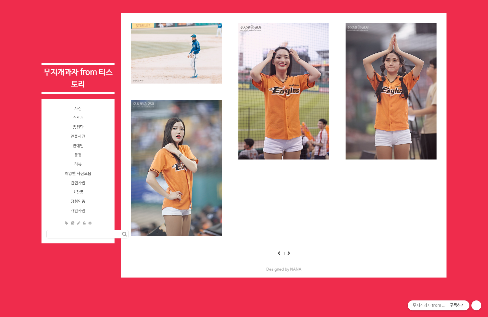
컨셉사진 (78, 183)
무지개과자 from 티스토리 (78, 78)
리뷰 (78, 164)
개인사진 (78, 211)
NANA (295, 269)
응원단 (78, 127)
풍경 (78, 155)
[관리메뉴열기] (476, 305)
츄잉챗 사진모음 (78, 173)
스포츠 (78, 118)
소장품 (78, 192)
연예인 (78, 146)
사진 (78, 108)
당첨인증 (78, 201)
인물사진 (78, 136)
